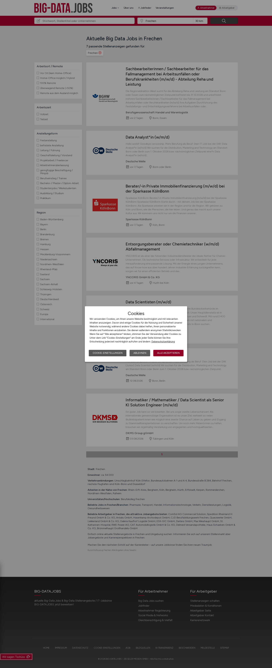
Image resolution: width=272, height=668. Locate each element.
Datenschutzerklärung (163, 341)
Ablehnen (139, 353)
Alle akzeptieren (168, 353)
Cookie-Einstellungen (107, 353)
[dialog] (136, 334)
